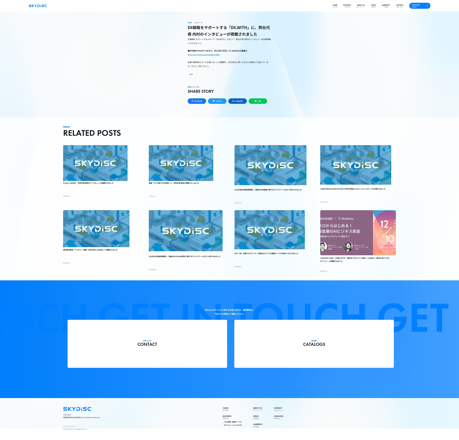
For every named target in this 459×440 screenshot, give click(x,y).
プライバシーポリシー (69, 426)
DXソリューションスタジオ (233, 425)
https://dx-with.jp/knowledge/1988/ (204, 54)
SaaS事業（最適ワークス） (233, 422)
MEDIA (191, 74)
